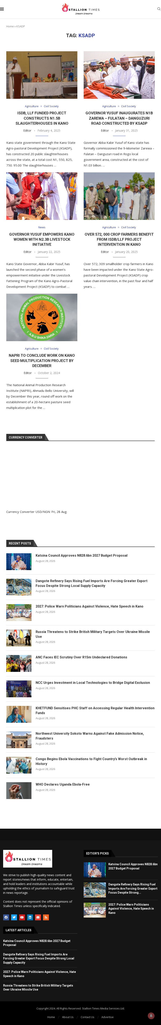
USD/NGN (42, 512)
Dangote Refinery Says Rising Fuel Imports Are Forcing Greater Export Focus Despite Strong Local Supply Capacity (91, 583)
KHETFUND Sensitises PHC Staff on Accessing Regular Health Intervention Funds (95, 710)
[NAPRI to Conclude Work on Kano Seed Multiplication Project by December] (41, 317)
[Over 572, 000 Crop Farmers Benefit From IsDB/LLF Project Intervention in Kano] (119, 196)
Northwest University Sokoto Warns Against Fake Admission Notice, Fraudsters (90, 736)
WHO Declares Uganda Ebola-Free (63, 784)
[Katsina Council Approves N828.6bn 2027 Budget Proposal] (18, 561)
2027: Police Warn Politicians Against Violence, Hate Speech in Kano (89, 606)
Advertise (107, 1017)
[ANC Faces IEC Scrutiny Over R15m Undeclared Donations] (18, 663)
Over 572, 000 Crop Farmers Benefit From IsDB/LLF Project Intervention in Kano (119, 239)
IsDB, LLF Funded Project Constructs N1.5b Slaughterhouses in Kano (42, 118)
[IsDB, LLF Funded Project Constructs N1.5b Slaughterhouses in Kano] (41, 75)
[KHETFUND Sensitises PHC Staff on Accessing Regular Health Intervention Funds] (18, 714)
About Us (68, 1017)
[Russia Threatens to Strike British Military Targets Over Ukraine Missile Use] (18, 638)
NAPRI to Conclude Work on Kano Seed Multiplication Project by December (42, 360)
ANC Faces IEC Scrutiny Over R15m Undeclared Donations (81, 657)
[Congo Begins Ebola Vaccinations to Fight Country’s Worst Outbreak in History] (18, 765)
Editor (27, 130)
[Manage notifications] (151, 1015)
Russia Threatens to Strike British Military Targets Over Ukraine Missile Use (93, 634)
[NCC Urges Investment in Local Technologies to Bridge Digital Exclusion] (18, 688)
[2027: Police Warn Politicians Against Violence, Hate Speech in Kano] (18, 612)
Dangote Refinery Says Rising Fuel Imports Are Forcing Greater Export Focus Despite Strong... (132, 888)
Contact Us (87, 1017)
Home (10, 26)
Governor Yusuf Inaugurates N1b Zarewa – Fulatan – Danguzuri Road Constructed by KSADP (119, 118)
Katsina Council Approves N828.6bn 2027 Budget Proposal (81, 555)
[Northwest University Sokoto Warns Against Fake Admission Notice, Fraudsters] (18, 739)
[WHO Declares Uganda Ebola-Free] (18, 790)
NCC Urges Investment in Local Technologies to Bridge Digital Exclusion (93, 683)
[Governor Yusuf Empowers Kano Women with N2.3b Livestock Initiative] (41, 196)
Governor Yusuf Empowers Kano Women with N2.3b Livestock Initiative (41, 239)
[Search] (159, 9)
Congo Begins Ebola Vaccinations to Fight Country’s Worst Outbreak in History (91, 761)
